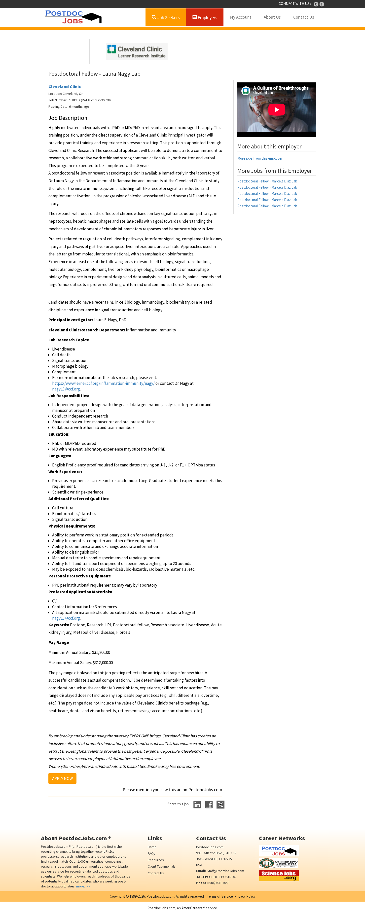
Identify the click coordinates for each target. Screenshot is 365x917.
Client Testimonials (162, 866)
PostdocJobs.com (209, 847)
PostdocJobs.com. (160, 896)
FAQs (151, 853)
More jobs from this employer (260, 158)
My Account (240, 17)
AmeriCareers (192, 908)
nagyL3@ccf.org (66, 389)
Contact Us (303, 17)
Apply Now (62, 778)
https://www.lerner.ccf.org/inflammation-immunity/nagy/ (103, 383)
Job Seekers (168, 17)
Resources (156, 860)
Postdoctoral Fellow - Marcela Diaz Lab (267, 181)
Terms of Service (220, 896)
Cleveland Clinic (64, 86)
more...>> (83, 886)
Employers (207, 17)
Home (152, 847)
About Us (272, 17)
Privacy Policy (245, 896)
